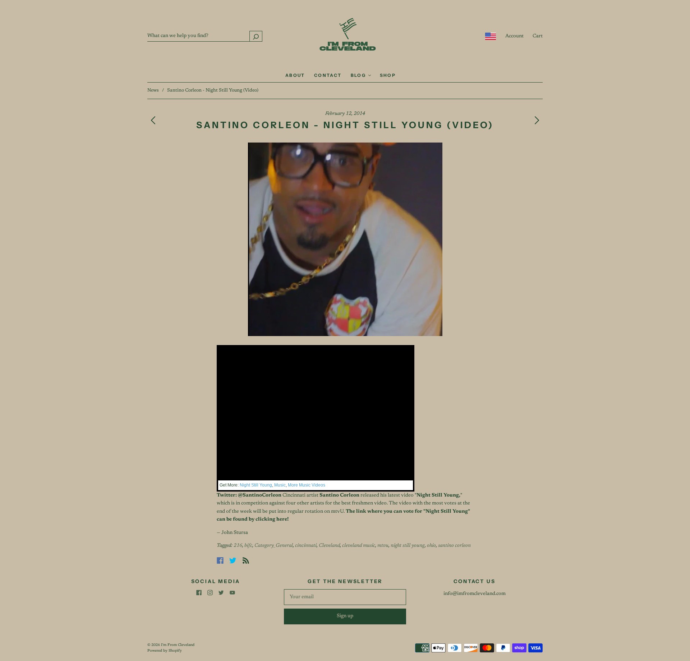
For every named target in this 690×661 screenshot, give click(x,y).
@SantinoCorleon (259, 495)
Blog (359, 75)
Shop (388, 75)
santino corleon (454, 545)
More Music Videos (306, 485)
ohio (431, 545)
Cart (538, 36)
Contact (328, 75)
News (153, 90)
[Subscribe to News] (245, 560)
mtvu (382, 545)
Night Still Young (256, 485)
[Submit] (255, 36)
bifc (248, 545)
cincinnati (306, 545)
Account (514, 36)
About (295, 75)
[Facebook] (220, 560)
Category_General (273, 545)
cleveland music (358, 545)
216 (238, 545)
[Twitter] (232, 560)
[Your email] (345, 597)
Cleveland (329, 545)
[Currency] (490, 36)
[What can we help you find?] (204, 35)
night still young (408, 545)
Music (280, 485)
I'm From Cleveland (177, 645)
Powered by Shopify (164, 651)
